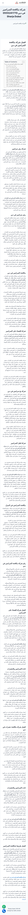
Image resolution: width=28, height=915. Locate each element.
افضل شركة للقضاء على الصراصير (15, 79)
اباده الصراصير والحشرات (14, 84)
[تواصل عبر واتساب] (4, 907)
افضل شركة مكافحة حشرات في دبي (16, 82)
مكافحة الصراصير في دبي (13, 69)
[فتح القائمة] (3, 3)
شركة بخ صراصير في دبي (13, 72)
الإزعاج (24, 899)
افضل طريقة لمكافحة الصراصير (15, 86)
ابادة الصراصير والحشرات (14, 81)
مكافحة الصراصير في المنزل (14, 75)
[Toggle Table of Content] (22, 62)
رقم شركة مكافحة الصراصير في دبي (16, 77)
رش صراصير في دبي (12, 67)
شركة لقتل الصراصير (12, 74)
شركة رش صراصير (12, 65)
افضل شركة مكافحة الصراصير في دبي (14, 64)
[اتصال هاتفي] (4, 912)
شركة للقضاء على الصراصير (14, 70)
